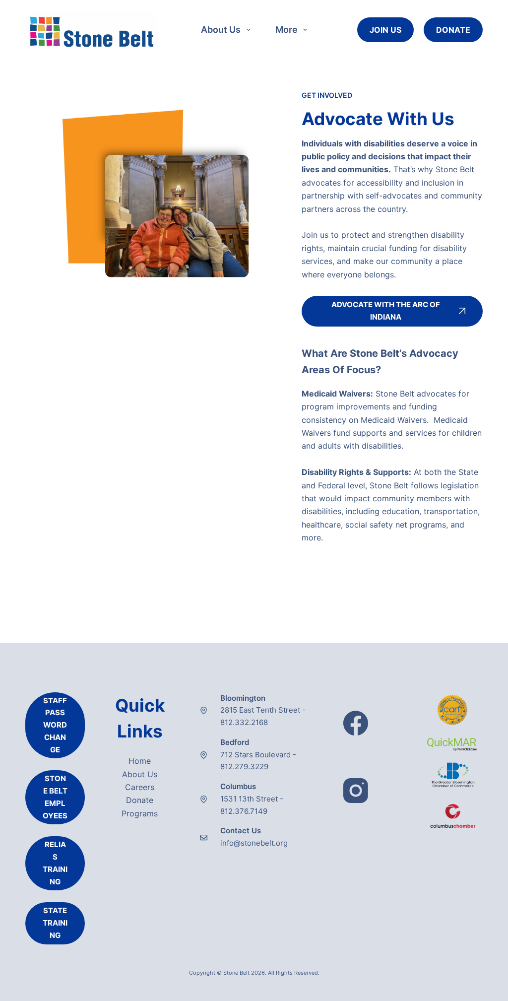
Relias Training (55, 863)
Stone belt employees (55, 797)
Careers (139, 787)
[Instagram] (356, 791)
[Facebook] (356, 723)
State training (55, 923)
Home (139, 761)
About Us (221, 29)
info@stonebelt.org (254, 843)
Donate (453, 30)
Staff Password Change (55, 725)
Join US (385, 30)
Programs (140, 813)
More (286, 29)
